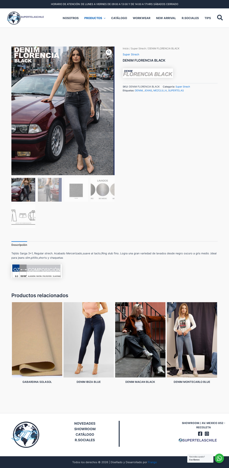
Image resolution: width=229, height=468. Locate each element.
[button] (220, 18)
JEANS (148, 90)
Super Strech (138, 48)
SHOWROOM (85, 429)
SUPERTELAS (176, 90)
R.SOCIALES (85, 440)
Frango (152, 462)
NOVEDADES (84, 423)
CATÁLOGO (85, 435)
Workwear (141, 18)
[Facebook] (200, 433)
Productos (93, 18)
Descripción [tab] (19, 244)
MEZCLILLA (160, 90)
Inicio (126, 48)
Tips (208, 18)
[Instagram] (207, 433)
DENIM (139, 90)
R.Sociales (190, 18)
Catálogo (119, 18)
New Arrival (166, 18)
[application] (103, 18)
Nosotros (71, 18)
